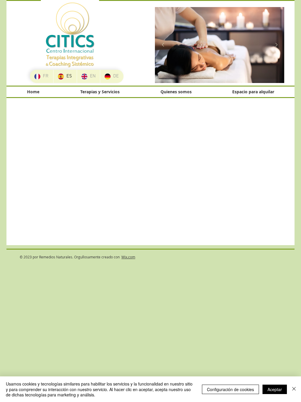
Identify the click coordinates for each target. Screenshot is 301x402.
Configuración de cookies (230, 389)
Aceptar (274, 389)
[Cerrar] (293, 389)
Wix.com (128, 257)
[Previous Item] (163, 45)
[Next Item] (276, 45)
